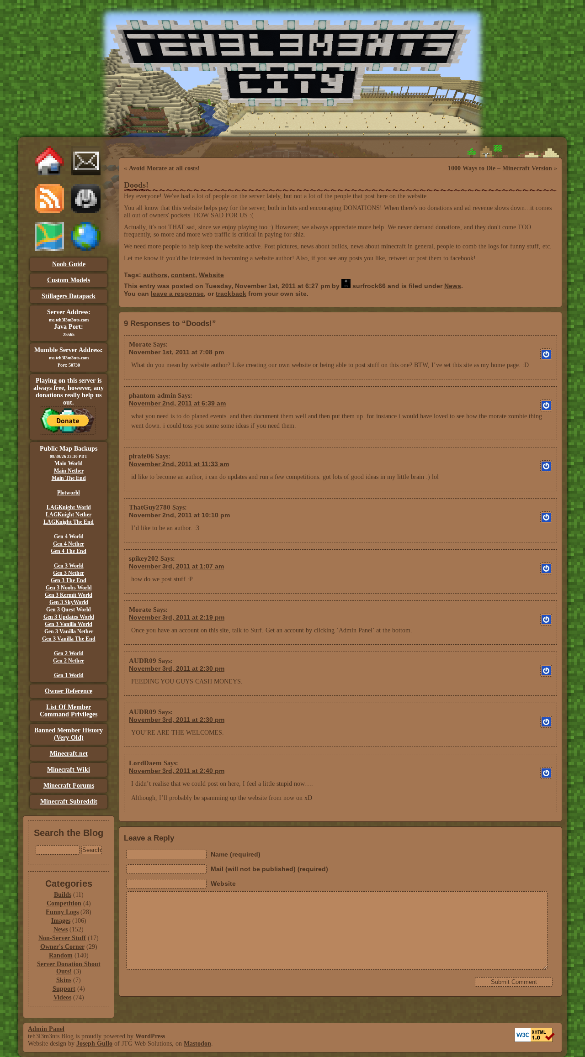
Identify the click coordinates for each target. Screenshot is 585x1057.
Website (211, 275)
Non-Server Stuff (62, 938)
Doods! (136, 184)
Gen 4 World (69, 536)
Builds (62, 894)
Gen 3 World (69, 566)
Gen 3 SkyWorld (68, 602)
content (183, 275)
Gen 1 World (69, 675)
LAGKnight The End (68, 522)
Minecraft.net (69, 753)
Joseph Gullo (94, 1043)
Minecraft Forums (68, 785)
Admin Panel (46, 1028)
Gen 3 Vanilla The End (69, 639)
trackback (231, 293)
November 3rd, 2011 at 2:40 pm (176, 770)
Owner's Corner (62, 946)
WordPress (150, 1036)
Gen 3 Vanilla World (68, 624)
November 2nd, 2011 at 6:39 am (177, 403)
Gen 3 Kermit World (68, 595)
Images (60, 920)
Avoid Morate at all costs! (164, 168)
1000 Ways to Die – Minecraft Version (500, 168)
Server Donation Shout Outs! (69, 968)
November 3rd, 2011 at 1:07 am (176, 566)
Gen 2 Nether (68, 660)
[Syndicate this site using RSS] (49, 211)
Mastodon (197, 1043)
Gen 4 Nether (68, 544)
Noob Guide (68, 264)
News (60, 929)
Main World (68, 463)
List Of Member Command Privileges (68, 711)
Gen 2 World (69, 653)
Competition (64, 903)
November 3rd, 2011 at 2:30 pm (176, 668)
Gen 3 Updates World (68, 617)
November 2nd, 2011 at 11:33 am (179, 464)
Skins (63, 980)
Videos (62, 997)
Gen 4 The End (68, 551)
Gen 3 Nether (68, 573)
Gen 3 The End (68, 580)
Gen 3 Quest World (68, 609)
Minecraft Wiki (68, 769)
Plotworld (68, 492)
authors (155, 275)
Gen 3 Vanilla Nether (68, 631)
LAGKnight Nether (68, 514)
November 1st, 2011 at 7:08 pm (176, 352)
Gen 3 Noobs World (69, 587)
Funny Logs (62, 912)
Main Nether (69, 471)
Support (64, 988)
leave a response (177, 293)
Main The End (69, 478)
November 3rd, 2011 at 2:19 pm (176, 617)
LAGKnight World (69, 507)
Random (61, 955)
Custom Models (68, 280)
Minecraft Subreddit (68, 801)
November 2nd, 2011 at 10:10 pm (179, 515)
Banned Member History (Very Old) (68, 734)
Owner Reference (68, 691)
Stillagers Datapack (69, 296)
